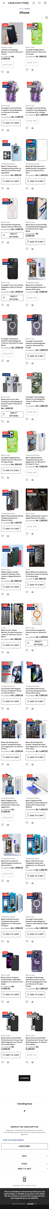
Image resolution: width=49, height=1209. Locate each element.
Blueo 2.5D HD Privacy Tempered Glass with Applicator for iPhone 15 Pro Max (11, 922)
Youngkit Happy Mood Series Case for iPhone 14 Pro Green (36, 52)
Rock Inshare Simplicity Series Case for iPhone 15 (11, 226)
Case (28, 570)
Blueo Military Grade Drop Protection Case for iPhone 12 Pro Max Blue (37, 574)
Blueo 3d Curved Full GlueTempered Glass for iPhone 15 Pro (11, 863)
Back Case (30, 47)
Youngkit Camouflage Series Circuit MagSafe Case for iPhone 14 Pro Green (35, 400)
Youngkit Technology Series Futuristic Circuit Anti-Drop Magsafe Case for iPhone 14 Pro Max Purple (36, 981)
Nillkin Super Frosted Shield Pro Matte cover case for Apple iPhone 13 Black (11, 575)
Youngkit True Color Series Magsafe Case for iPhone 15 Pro (12, 287)
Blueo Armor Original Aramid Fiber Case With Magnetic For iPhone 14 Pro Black (12, 980)
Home (21, 9)
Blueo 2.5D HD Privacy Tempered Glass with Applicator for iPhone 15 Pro (35, 864)
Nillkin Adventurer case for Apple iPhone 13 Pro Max (37, 517)
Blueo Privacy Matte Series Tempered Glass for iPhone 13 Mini (12, 518)
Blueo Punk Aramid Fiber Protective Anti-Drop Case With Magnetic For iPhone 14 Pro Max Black (12, 1041)
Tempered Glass (8, 164)
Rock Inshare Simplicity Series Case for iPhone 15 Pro (36, 632)
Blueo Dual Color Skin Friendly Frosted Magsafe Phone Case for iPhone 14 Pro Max (11, 402)
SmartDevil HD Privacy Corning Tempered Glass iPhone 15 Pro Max (36, 691)
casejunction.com (18, 3)
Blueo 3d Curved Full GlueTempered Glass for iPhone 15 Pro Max (36, 287)
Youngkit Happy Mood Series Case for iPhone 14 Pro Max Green (11, 460)
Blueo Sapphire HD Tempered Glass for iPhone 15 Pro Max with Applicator (10, 804)
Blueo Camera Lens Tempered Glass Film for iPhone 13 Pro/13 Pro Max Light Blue (11, 169)
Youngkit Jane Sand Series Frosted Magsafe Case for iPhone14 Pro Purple (35, 344)
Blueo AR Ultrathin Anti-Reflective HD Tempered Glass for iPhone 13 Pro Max (36, 169)
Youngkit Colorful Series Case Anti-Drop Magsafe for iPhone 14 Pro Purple (36, 110)
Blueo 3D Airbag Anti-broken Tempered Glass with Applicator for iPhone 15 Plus (12, 745)
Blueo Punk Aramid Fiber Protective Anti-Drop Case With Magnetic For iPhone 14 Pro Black (36, 1041)
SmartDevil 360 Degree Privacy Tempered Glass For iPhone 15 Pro (11, 691)
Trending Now (24, 1103)
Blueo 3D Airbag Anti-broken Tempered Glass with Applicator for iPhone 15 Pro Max (36, 745)
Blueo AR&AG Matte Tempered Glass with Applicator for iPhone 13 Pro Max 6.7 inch (35, 461)
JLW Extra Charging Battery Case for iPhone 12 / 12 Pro (12, 52)
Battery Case (6, 47)
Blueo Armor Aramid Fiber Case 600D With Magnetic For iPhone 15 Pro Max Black (36, 228)
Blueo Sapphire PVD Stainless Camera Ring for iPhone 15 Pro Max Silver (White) (37, 804)
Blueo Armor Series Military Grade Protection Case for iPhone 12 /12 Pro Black (11, 633)
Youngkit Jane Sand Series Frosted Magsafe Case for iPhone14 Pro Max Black (12, 342)
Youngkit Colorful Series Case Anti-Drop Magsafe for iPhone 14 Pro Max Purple (11, 111)
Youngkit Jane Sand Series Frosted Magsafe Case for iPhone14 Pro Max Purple (36, 922)
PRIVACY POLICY (18, 1204)
